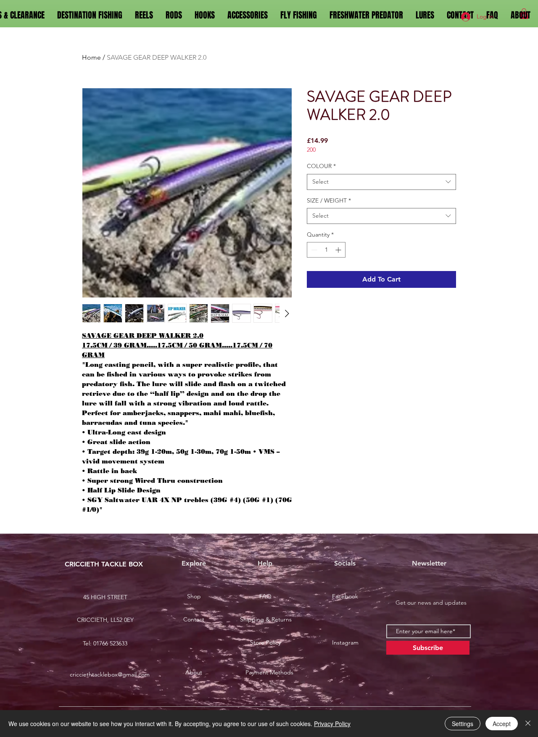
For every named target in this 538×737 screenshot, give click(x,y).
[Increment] (339, 249)
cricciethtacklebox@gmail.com (110, 674)
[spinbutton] (326, 249)
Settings (462, 723)
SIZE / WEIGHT (329, 200)
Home (91, 57)
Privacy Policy (332, 723)
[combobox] (381, 182)
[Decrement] (313, 249)
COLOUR (321, 166)
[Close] (528, 723)
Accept (502, 723)
